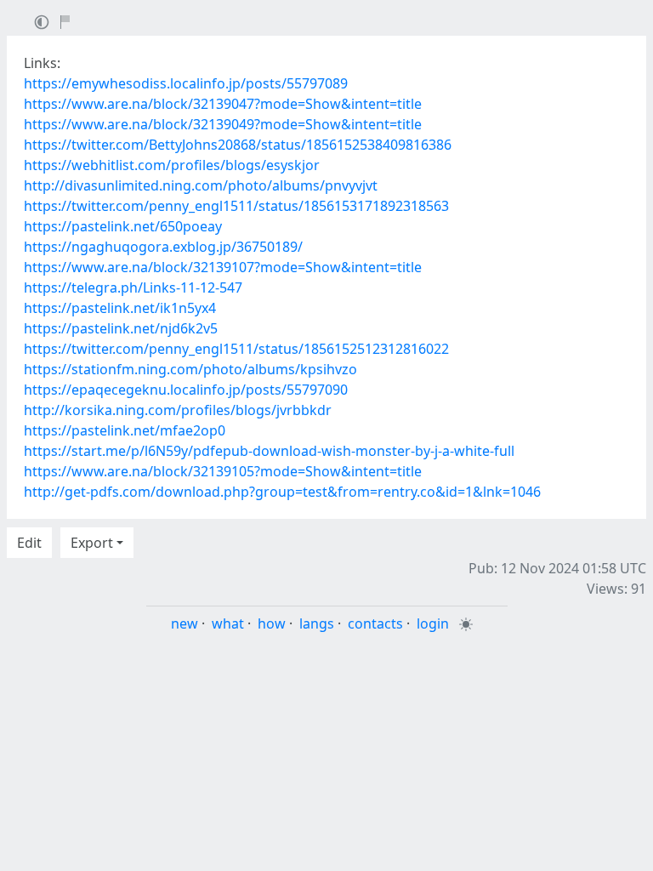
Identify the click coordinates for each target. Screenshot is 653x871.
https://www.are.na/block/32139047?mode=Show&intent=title (223, 103)
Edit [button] (29, 542)
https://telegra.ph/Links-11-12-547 (133, 287)
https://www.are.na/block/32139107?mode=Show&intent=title (223, 267)
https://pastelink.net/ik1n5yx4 (120, 308)
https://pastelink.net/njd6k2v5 (121, 328)
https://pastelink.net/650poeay (123, 226)
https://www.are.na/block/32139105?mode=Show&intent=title (223, 471)
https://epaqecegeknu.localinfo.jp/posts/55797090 (186, 389)
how (272, 623)
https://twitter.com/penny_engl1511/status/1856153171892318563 (236, 205)
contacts (375, 623)
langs (316, 623)
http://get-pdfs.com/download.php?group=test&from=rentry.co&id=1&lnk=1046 (282, 491)
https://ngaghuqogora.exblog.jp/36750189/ (163, 246)
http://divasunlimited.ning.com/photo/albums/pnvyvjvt (201, 185)
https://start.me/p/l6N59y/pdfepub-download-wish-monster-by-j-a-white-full (269, 450)
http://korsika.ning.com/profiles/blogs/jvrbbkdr (178, 410)
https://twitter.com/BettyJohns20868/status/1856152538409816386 (237, 144)
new (184, 623)
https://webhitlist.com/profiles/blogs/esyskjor (172, 165)
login (433, 623)
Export (92, 542)
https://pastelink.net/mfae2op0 (124, 430)
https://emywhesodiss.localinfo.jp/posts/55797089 (186, 83)
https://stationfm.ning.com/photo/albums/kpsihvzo (190, 369)
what (228, 623)
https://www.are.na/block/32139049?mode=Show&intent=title (223, 124)
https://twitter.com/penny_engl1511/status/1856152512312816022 (236, 348)
